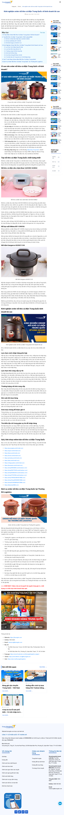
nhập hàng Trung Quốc (33, 149)
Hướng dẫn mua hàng (37, 765)
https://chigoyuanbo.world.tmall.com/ (14, 463)
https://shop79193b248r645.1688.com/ (15, 477)
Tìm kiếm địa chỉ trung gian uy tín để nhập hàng (18, 57)
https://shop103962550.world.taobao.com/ (16, 472)
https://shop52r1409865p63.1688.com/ (15, 482)
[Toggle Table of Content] (42, 32)
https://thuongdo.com (16, 637)
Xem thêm (43, 667)
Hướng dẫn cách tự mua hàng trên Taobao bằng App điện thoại (35, 688)
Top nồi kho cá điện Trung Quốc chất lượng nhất (17, 37)
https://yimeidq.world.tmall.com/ (13, 458)
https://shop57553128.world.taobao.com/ (16, 475)
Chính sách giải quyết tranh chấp (10, 773)
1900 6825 (54, 779)
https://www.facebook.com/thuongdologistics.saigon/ (24, 654)
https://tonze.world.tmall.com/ (13, 455)
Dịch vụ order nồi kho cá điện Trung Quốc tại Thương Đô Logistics (23, 61)
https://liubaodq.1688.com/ (12, 485)
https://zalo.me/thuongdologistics (17, 659)
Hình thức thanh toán (7, 786)
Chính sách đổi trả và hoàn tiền (10, 782)
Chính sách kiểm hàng (7, 776)
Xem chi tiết (5, 691)
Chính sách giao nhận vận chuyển (10, 769)
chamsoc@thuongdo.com (15, 642)
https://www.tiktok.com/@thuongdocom (20, 656)
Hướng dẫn (5, 759)
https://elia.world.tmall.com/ (12, 460)
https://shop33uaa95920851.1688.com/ (15, 480)
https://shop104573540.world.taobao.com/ (16, 470)
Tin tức (19, 6)
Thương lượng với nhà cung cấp (14, 51)
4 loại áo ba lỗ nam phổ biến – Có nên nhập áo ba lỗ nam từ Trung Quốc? (11, 712)
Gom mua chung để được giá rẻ (14, 55)
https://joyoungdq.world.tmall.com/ (14, 448)
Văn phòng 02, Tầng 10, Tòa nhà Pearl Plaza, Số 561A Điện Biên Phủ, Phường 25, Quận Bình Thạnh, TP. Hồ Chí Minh (55, 770)
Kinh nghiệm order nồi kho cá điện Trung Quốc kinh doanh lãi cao (23, 45)
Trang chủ (14, 6)
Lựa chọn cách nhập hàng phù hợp (14, 47)
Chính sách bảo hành (7, 766)
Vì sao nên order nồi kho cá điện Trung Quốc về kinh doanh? (21, 34)
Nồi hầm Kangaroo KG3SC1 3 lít (13, 42)
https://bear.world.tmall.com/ (12, 453)
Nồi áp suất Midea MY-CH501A (13, 40)
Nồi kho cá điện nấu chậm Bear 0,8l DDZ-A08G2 (18, 38)
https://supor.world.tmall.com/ (13, 450)
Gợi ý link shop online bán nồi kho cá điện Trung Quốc (20, 59)
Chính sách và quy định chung (9, 779)
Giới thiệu (4, 756)
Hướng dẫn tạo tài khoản (38, 761)
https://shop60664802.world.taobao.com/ (16, 467)
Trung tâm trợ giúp (36, 758)
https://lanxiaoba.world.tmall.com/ (14, 465)
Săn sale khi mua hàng (11, 53)
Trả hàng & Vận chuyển (38, 768)
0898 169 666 (55, 784)
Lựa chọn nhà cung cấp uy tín (13, 49)
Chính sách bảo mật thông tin (9, 763)
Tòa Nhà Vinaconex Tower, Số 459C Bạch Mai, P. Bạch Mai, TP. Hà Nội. (55, 760)
